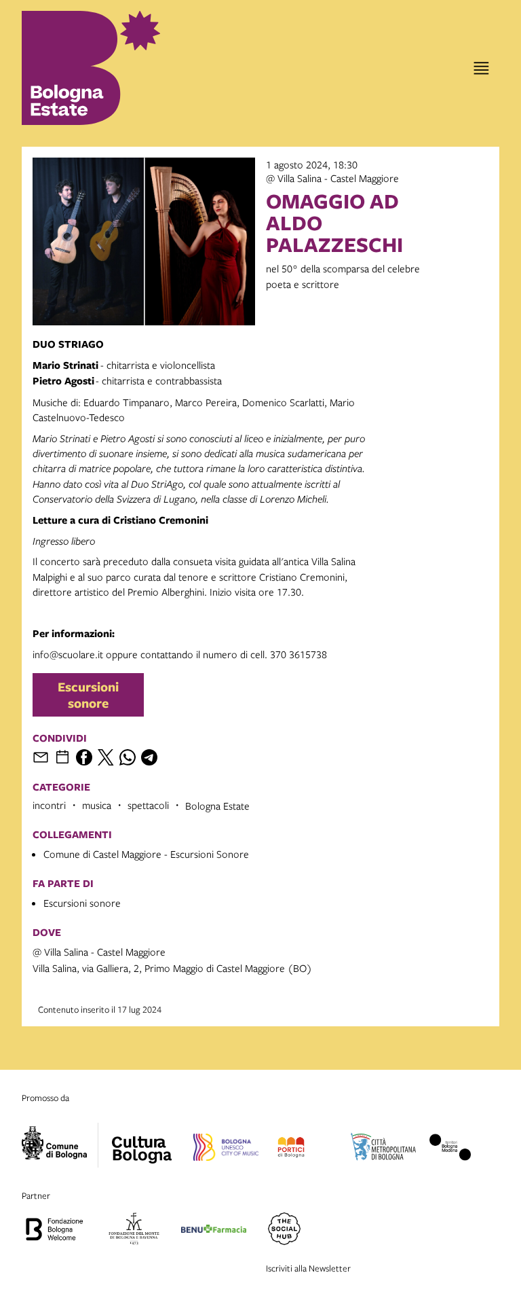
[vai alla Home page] (77, 68)
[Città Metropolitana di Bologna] (383, 1149)
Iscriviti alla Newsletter (308, 1268)
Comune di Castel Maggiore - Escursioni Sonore (146, 854)
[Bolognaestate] (141, 1141)
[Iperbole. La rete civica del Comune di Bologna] (60, 1145)
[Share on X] (106, 757)
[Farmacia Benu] (213, 1230)
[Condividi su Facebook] (84, 757)
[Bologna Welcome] (54, 1230)
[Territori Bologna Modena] (450, 1149)
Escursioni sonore (88, 695)
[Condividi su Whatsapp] (127, 757)
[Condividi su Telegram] (149, 757)
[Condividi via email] (41, 757)
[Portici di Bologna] (290, 1149)
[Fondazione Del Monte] (134, 1230)
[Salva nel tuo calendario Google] (62, 757)
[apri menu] (481, 68)
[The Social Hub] (284, 1230)
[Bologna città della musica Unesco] (225, 1149)
